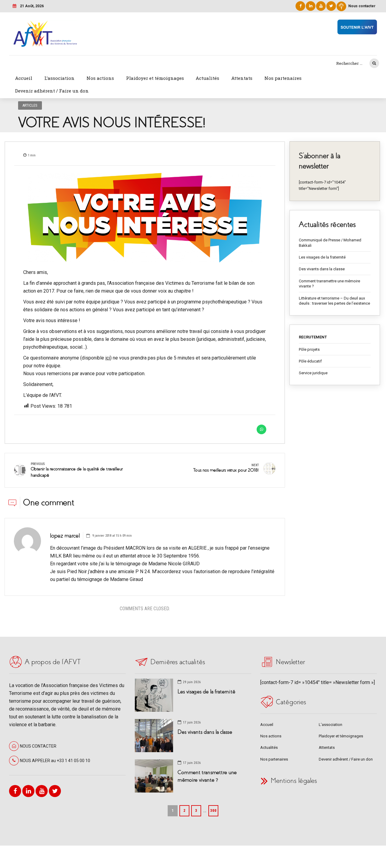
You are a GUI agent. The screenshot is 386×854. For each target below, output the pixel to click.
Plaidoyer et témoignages (155, 78)
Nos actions (100, 78)
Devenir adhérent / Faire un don (52, 91)
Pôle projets (309, 349)
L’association (59, 78)
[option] (145, 217)
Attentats (241, 78)
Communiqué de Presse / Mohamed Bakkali (330, 243)
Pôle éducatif (310, 361)
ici (107, 358)
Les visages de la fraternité (322, 257)
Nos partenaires (283, 78)
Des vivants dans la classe (322, 269)
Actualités (207, 78)
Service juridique (313, 373)
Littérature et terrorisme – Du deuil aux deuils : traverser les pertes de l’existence (334, 301)
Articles (29, 105)
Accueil (23, 78)
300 (213, 810)
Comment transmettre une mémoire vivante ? (329, 284)
